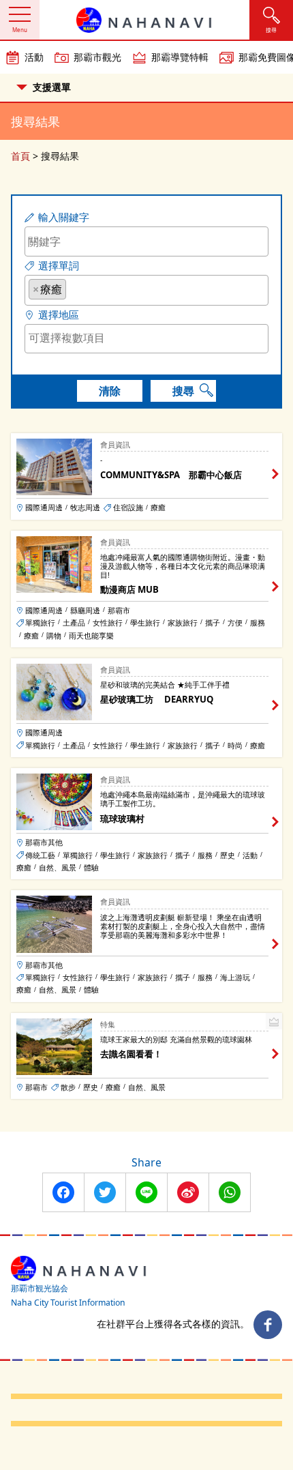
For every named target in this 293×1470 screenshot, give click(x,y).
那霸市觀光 (97, 56)
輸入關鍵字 (63, 217)
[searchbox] (74, 288)
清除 (110, 390)
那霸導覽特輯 (180, 56)
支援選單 (52, 86)
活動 (34, 56)
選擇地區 (58, 315)
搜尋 (183, 390)
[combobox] (146, 290)
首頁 (20, 155)
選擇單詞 (58, 266)
